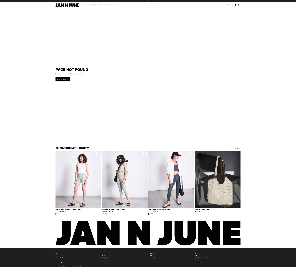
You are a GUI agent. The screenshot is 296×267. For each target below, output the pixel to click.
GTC (196, 256)
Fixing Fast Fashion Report (108, 258)
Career (103, 262)
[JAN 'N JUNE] (67, 5)
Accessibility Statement (201, 262)
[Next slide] (145, 180)
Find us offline (59, 260)
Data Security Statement (201, 258)
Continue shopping (62, 79)
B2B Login (151, 256)
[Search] (232, 5)
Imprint (197, 254)
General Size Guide (60, 258)
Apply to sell (152, 258)
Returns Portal (59, 256)
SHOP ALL (237, 148)
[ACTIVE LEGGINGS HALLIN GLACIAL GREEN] (103, 214)
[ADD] (238, 206)
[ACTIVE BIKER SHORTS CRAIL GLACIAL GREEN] (56, 214)
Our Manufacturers (106, 256)
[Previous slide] (104, 180)
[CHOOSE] (98, 206)
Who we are (105, 260)
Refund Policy (198, 260)
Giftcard (57, 264)
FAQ (57, 254)
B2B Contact (152, 254)
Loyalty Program (60, 262)
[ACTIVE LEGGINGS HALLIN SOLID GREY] (106, 214)
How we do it (105, 254)
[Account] (235, 5)
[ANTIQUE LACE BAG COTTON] (196, 214)
